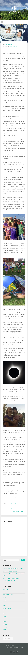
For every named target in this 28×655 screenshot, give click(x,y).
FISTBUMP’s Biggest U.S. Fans (10, 571)
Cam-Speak (5, 589)
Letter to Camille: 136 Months (18, 511)
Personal (5, 610)
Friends (4, 605)
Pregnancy (5, 619)
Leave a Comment (8, 44)
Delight (4, 600)
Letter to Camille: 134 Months (10, 508)
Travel (4, 629)
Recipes (4, 621)
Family (4, 602)
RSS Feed (17, 647)
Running (5, 627)
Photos (4, 616)
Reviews (5, 624)
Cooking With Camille (8, 594)
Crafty (4, 597)
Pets (4, 613)
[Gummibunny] (14, 10)
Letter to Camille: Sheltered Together (11, 578)
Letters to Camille (12, 503)
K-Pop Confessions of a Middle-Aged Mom (13, 568)
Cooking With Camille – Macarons (11, 581)
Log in (21, 647)
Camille (4, 592)
